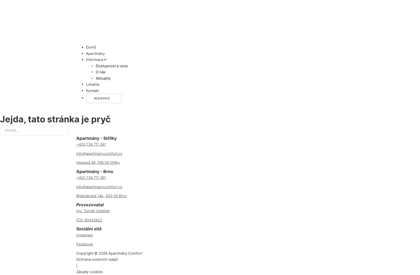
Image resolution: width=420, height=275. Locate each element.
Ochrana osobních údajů (97, 259)
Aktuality (103, 78)
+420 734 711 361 (91, 144)
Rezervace (102, 98)
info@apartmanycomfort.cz (99, 153)
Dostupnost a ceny (112, 66)
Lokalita (92, 84)
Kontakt (92, 90)
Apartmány (95, 53)
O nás (100, 72)
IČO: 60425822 (89, 220)
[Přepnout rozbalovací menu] (105, 59)
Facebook (84, 244)
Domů (91, 47)
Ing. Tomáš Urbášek (93, 210)
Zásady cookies (89, 271)
